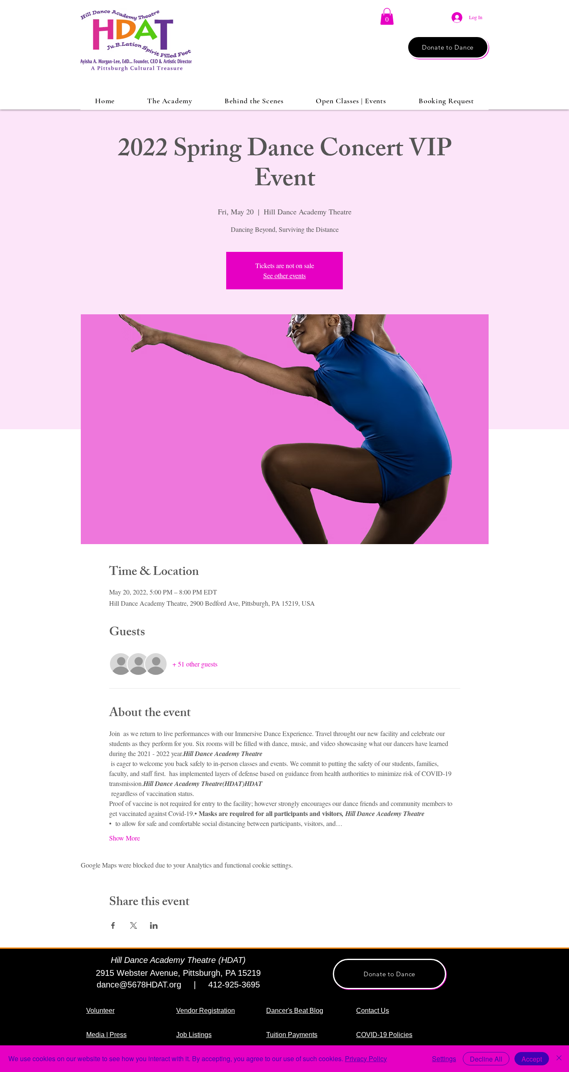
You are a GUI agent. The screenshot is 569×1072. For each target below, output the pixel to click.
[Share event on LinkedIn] (154, 925)
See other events (284, 275)
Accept (532, 1059)
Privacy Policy (366, 1058)
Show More (124, 837)
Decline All (486, 1059)
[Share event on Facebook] (113, 925)
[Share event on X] (133, 925)
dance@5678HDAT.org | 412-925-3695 (178, 984)
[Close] (559, 1058)
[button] (387, 16)
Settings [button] (444, 1058)
